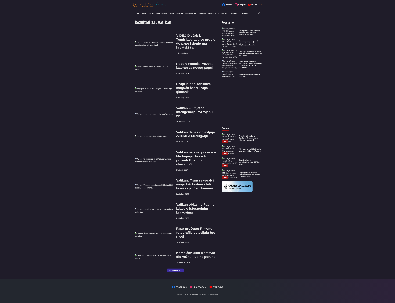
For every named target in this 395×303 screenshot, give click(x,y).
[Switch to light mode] (261, 4)
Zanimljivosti (213, 13)
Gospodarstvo (191, 13)
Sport (171, 13)
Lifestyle (225, 13)
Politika (180, 13)
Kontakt (234, 13)
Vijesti (151, 13)
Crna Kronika (161, 13)
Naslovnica (141, 13)
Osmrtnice (244, 13)
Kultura (202, 13)
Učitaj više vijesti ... (175, 270)
